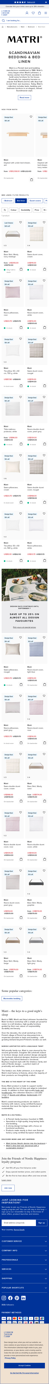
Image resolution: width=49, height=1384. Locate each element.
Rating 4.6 (31, 2)
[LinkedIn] (23, 1298)
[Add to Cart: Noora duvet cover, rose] (44, 742)
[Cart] (39, 13)
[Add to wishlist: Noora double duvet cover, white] (44, 812)
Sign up (41, 1223)
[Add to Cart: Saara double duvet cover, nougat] (44, 502)
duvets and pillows (18, 1095)
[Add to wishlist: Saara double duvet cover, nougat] (44, 455)
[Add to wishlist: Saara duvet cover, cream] (44, 222)
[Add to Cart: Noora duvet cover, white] (44, 327)
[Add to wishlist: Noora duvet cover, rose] (44, 695)
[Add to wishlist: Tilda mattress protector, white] (20, 397)
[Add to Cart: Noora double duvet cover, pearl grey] (44, 444)
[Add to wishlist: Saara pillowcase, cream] (20, 455)
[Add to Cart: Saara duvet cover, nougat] (44, 385)
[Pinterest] (17, 1298)
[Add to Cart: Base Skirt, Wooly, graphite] (44, 917)
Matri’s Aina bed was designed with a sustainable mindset (22, 1147)
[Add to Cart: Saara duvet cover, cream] (44, 269)
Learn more (6, 1180)
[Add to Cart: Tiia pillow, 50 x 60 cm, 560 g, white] (21, 560)
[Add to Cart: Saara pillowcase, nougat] (21, 684)
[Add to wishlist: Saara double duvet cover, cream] (20, 754)
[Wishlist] (33, 13)
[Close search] (46, 20)
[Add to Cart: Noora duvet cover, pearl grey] (21, 917)
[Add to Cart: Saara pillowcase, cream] (21, 502)
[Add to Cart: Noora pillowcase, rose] (21, 327)
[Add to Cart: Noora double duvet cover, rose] (21, 859)
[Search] (3, 20)
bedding (5, 1097)
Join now (8, 1188)
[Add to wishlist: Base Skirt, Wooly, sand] (44, 754)
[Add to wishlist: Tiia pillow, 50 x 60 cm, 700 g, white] (20, 338)
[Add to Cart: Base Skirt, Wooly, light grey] (44, 975)
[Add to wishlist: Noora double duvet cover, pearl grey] (44, 397)
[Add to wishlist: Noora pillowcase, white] (44, 513)
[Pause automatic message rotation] (46, 2)
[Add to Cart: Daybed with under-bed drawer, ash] (31, 179)
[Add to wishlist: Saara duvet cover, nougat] (44, 338)
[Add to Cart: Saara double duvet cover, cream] (21, 801)
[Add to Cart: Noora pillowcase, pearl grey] (21, 742)
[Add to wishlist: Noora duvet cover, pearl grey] (20, 870)
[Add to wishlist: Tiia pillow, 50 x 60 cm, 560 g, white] (20, 513)
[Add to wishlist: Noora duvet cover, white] (44, 280)
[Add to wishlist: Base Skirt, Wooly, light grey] (44, 928)
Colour (13, 210)
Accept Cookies (25, 1365)
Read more (24, 97)
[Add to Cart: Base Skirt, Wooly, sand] (44, 801)
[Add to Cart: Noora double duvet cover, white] (44, 859)
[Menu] (45, 13)
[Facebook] (10, 1298)
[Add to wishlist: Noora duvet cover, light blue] (44, 637)
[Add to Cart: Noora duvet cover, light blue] (44, 684)
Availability (25, 210)
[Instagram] (4, 1298)
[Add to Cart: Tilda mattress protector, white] (21, 444)
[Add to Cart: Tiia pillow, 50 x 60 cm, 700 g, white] (21, 385)
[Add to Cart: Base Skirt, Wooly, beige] (21, 975)
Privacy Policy (10, 1358)
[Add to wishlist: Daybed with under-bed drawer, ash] (31, 116)
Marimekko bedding (11, 998)
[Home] (3, 27)
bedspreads (32, 1095)
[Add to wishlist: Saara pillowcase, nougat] (20, 637)
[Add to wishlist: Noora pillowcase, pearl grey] (20, 695)
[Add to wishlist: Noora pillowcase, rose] (20, 280)
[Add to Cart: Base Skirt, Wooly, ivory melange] (21, 269)
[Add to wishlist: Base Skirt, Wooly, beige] (20, 928)
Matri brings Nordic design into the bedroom (25, 1143)
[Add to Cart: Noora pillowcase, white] (44, 560)
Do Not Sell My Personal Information (24, 1373)
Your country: (7, 1230)
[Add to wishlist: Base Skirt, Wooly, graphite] (44, 870)
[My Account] (27, 13)
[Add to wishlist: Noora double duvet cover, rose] (20, 812)
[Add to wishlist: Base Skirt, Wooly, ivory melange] (20, 222)
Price (37, 210)
